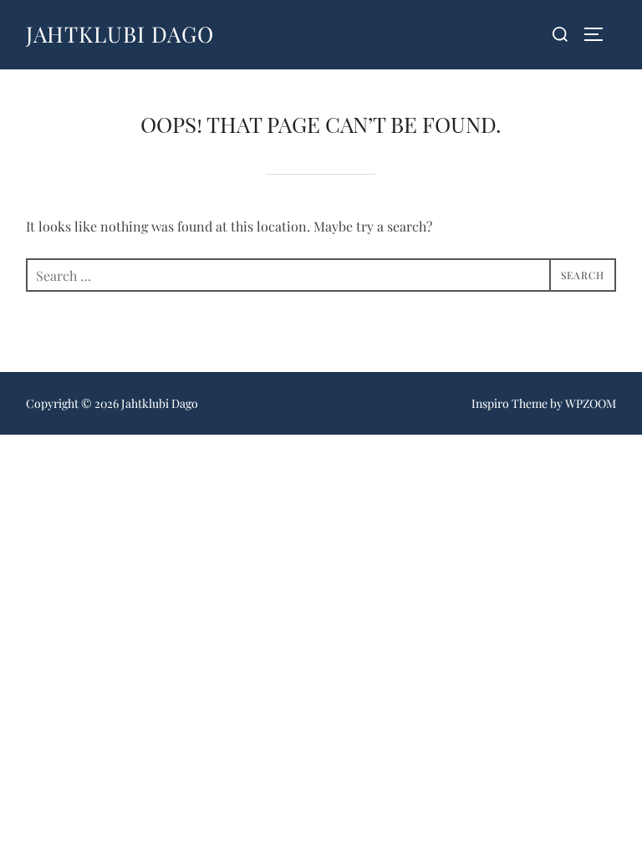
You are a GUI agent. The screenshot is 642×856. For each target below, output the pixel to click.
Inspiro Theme (509, 403)
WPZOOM (590, 403)
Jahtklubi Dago (120, 33)
